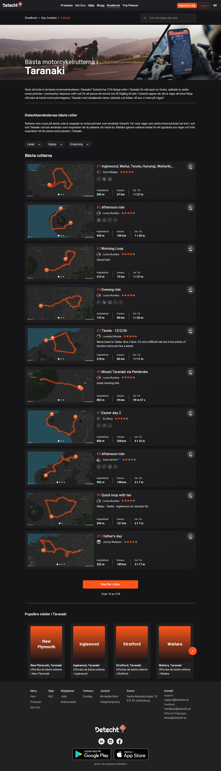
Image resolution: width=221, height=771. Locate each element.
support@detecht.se (176, 700)
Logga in (204, 5)
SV (215, 5)
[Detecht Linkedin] (101, 742)
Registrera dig (187, 5)
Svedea (87, 696)
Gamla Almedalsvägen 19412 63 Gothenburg (142, 698)
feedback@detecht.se (177, 708)
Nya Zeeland (48, 17)
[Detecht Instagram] (110, 742)
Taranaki (65, 17)
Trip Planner (130, 5)
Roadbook (113, 5)
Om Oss (80, 5)
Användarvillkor (109, 696)
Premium (67, 5)
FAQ (50, 696)
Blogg (100, 5)
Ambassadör (68, 702)
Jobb (64, 696)
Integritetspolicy (110, 702)
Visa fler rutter (110, 584)
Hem (33, 696)
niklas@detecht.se (175, 717)
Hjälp (91, 5)
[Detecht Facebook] (119, 742)
